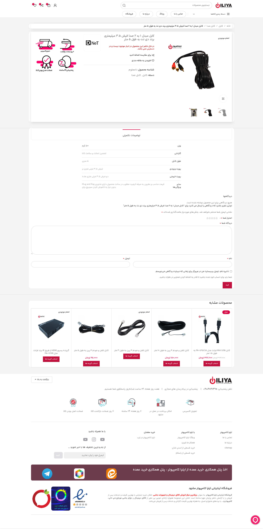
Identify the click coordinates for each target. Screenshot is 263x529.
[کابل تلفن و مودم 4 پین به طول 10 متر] (171, 328)
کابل (221, 26)
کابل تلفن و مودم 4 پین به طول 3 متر (131, 350)
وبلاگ (162, 14)
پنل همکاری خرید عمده (149, 469)
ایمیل (126, 258)
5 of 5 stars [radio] (207, 218)
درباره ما (146, 14)
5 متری (85, 161)
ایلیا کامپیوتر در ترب (146, 437)
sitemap (228, 448)
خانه (228, 26)
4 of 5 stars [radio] (210, 218)
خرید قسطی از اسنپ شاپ (183, 448)
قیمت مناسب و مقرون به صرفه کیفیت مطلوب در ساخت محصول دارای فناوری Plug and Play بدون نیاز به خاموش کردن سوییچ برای (123, 186)
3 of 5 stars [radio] (212, 218)
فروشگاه (129, 14)
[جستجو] (124, 5)
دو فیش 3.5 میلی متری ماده (95, 176)
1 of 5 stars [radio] (216, 218)
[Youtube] (102, 439)
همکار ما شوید (188, 442)
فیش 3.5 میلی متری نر (92, 169)
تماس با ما (178, 14)
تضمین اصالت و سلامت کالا (94, 153)
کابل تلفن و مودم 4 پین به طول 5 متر (91, 350)
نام (229, 258)
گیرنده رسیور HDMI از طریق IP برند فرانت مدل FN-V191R (51, 352)
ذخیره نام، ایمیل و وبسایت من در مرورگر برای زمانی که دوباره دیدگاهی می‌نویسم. (192, 271)
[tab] (131, 134)
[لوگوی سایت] (223, 5)
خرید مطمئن (149, 432)
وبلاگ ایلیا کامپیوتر (186, 437)
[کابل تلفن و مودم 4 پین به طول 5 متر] (91, 328)
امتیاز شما (226, 218)
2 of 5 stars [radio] (214, 218)
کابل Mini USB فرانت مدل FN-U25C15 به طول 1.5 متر (211, 352)
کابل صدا (211, 26)
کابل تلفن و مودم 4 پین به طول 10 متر (171, 350)
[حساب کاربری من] (55, 5)
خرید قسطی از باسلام (185, 453)
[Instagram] (94, 439)
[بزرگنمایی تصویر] (223, 98)
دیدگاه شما (226, 223)
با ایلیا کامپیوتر (188, 432)
